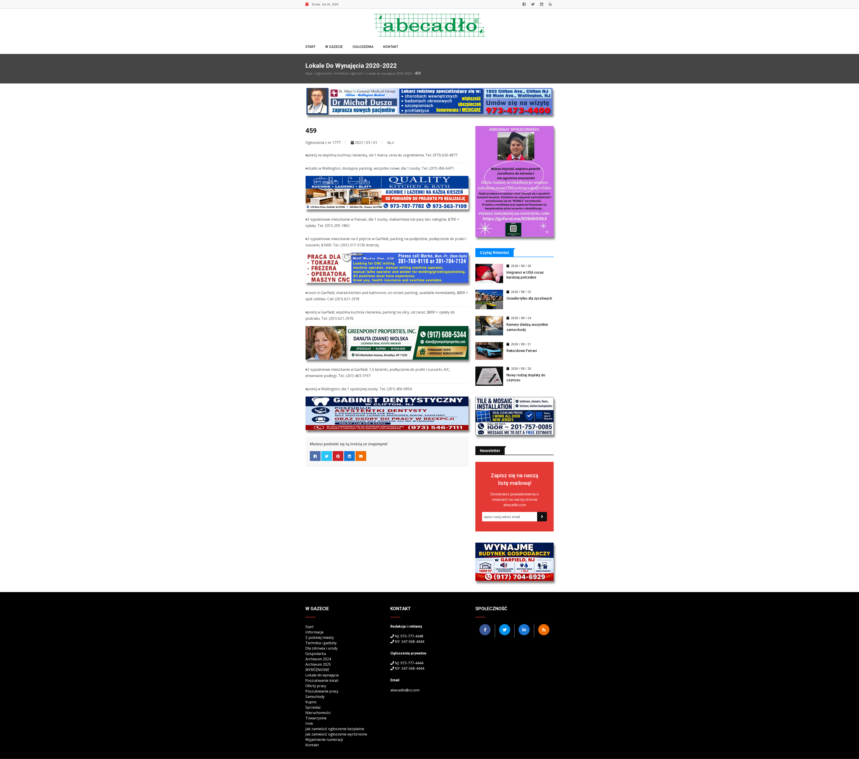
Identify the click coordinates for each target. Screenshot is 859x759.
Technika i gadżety (321, 642)
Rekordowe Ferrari (521, 351)
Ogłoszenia (363, 47)
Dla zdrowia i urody (321, 648)
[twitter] (532, 4)
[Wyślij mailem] (360, 456)
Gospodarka (315, 653)
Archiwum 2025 (318, 664)
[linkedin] (541, 4)
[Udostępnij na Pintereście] (338, 456)
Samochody (315, 696)
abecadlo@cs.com (404, 690)
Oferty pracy (315, 685)
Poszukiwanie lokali (321, 680)
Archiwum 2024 (318, 659)
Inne (309, 723)
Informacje (314, 632)
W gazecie (334, 47)
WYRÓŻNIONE (317, 669)
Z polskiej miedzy (319, 637)
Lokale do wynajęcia (322, 675)
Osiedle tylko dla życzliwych (529, 298)
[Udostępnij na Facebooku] (315, 456)
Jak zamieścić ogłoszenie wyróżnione (336, 734)
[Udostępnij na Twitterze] (326, 456)
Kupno (311, 701)
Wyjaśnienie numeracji (324, 739)
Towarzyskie (316, 718)
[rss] (550, 4)
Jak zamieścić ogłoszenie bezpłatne (334, 728)
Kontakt (390, 47)
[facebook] (524, 4)
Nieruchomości (318, 712)
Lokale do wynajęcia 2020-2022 (389, 73)
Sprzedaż (313, 707)
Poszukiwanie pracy (321, 691)
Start (310, 47)
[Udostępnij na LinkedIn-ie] (349, 456)
